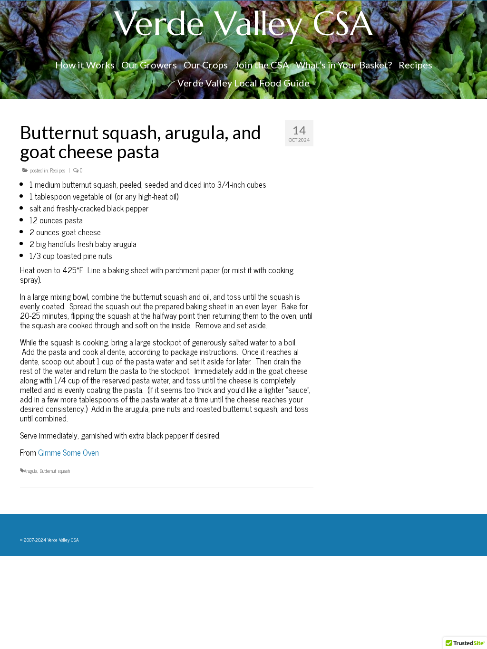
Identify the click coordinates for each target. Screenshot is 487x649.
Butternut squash (54, 471)
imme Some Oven (71, 452)
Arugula (30, 471)
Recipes (57, 170)
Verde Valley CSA (244, 24)
